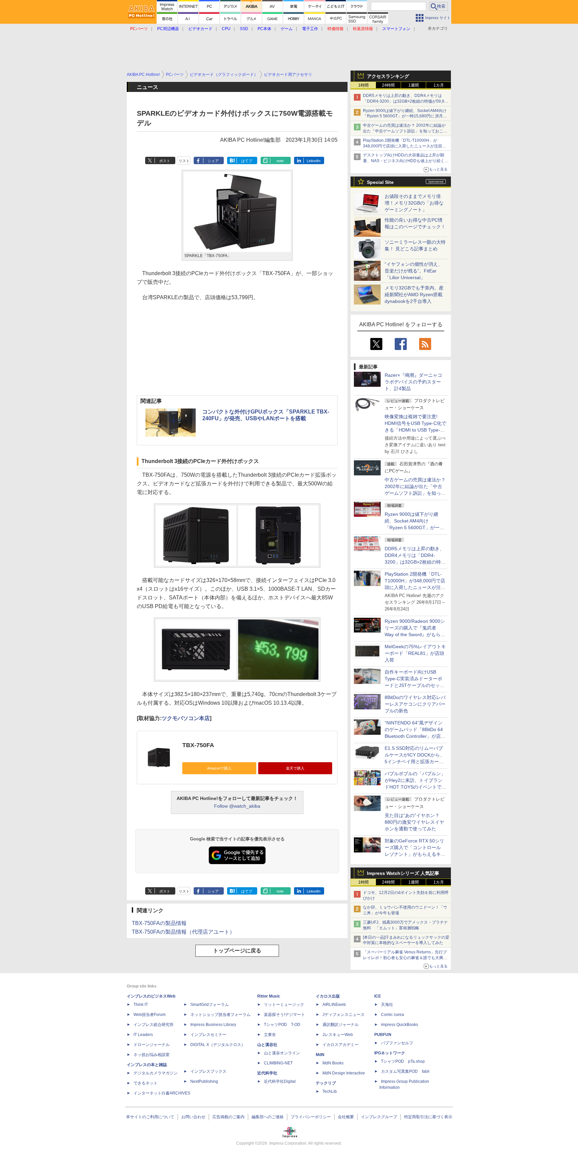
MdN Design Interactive (343, 1073)
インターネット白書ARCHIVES (161, 1093)
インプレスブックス (208, 1071)
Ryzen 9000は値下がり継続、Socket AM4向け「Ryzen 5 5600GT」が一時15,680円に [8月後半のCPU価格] (405, 116)
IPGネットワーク (389, 1053)
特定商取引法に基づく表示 (428, 1117)
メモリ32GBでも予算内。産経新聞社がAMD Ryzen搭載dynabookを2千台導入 (414, 294)
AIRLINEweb (334, 1004)
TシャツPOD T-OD (282, 1024)
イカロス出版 (328, 996)
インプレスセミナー (208, 1034)
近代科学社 (267, 1073)
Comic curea (392, 1014)
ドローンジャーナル (151, 1044)
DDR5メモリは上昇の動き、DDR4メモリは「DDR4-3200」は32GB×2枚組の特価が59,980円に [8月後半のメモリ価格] (406, 101)
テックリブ (326, 1083)
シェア (213, 161)
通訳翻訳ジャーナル (340, 1024)
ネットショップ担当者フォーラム (220, 1014)
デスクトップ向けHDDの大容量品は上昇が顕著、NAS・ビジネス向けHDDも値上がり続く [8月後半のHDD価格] (406, 161)
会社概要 (346, 1117)
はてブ (246, 161)
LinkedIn (313, 161)
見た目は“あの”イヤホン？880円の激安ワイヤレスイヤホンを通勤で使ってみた (414, 822)
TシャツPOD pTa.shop (403, 1061)
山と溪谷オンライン (282, 1053)
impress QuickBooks (399, 1024)
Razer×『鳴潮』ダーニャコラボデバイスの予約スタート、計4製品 (413, 381)
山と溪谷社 (267, 1044)
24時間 (388, 85)
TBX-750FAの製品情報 (159, 923)
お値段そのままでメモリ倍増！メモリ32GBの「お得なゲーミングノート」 (414, 203)
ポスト (164, 161)
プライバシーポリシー (311, 1117)
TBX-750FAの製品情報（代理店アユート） (183, 932)
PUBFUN (382, 1034)
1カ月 (439, 85)
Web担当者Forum (149, 1014)
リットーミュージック (284, 1004)
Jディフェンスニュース (343, 1014)
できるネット (145, 1083)
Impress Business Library (213, 1024)
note (280, 161)
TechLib (329, 1091)
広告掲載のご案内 (228, 1117)
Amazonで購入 (219, 768)
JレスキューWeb (337, 1034)
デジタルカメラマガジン (155, 1073)
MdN (320, 1054)
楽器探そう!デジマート (284, 1014)
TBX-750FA (198, 745)
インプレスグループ (379, 1117)
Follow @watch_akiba (237, 806)
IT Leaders (143, 1034)
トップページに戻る (237, 950)
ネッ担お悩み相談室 (151, 1054)
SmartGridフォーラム (209, 1004)
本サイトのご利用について (150, 1117)
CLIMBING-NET (278, 1063)
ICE (377, 996)
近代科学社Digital (280, 1081)
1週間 (413, 85)
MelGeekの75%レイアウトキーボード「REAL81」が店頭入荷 (415, 653)
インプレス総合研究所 (153, 1024)
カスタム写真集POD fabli (405, 1071)
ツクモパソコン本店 (186, 718)
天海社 (387, 1004)
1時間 (363, 85)
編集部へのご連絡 (268, 1117)
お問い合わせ (193, 1117)
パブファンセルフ (397, 1043)
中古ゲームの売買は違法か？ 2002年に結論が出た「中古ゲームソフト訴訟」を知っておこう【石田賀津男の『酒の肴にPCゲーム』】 (405, 131)
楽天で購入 (295, 768)
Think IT (140, 1004)
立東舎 (270, 1034)
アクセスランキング (388, 76)
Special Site (380, 182)
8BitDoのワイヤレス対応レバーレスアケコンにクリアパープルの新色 (415, 704)
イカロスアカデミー (340, 1044)
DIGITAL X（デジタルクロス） (217, 1044)
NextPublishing (204, 1081)
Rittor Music (268, 996)
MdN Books (333, 1063)
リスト (184, 161)
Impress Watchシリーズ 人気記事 (403, 873)
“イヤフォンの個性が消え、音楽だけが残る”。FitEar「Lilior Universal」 (414, 270)
